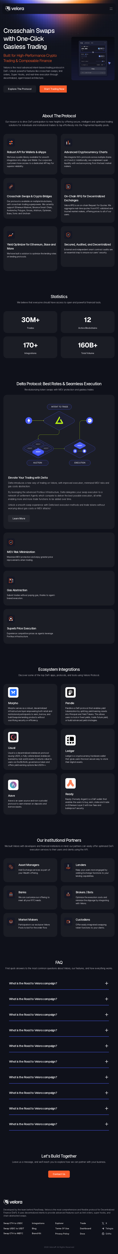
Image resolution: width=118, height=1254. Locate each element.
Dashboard (85, 1228)
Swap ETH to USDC (13, 1223)
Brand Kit (36, 1233)
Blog (34, 1228)
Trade (83, 1223)
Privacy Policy (62, 1233)
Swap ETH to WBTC (13, 1233)
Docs (82, 1233)
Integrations (38, 1223)
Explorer (59, 1223)
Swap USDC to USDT (13, 1228)
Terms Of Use (62, 1228)
